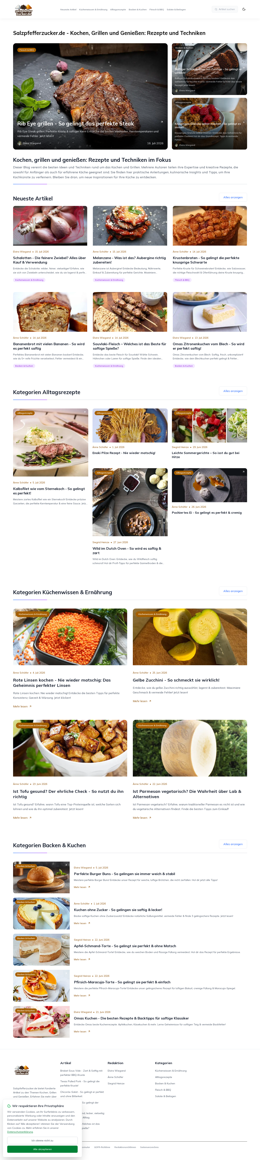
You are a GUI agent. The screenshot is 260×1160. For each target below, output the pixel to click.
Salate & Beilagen (176, 9)
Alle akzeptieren (42, 1149)
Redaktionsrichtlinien (125, 1147)
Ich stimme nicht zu (42, 1140)
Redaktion (115, 1063)
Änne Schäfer (100, 251)
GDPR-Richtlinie (102, 1147)
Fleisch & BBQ (156, 9)
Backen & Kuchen (138, 9)
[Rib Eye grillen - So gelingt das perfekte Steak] (90, 96)
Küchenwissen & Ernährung (93, 9)
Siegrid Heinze (180, 447)
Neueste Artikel (68, 9)
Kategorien (163, 1063)
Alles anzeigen (233, 197)
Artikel (65, 1063)
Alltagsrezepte (118, 9)
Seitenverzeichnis (149, 1147)
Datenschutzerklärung (20, 1131)
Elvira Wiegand (22, 251)
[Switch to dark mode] (244, 9)
